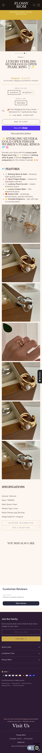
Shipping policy (6, 685)
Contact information (18, 685)
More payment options (21, 133)
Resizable (21, 103)
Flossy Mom (21, 5)
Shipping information (21, 523)
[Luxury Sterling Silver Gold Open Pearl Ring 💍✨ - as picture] (8, 578)
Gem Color (21, 88)
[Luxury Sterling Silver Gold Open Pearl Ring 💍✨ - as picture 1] (10, 578)
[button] (21, 603)
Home (20, 57)
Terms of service (26, 683)
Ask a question (21, 527)
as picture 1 (27, 92)
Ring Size (21, 98)
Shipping (17, 81)
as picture (14, 92)
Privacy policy (16, 683)
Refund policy (6, 683)
